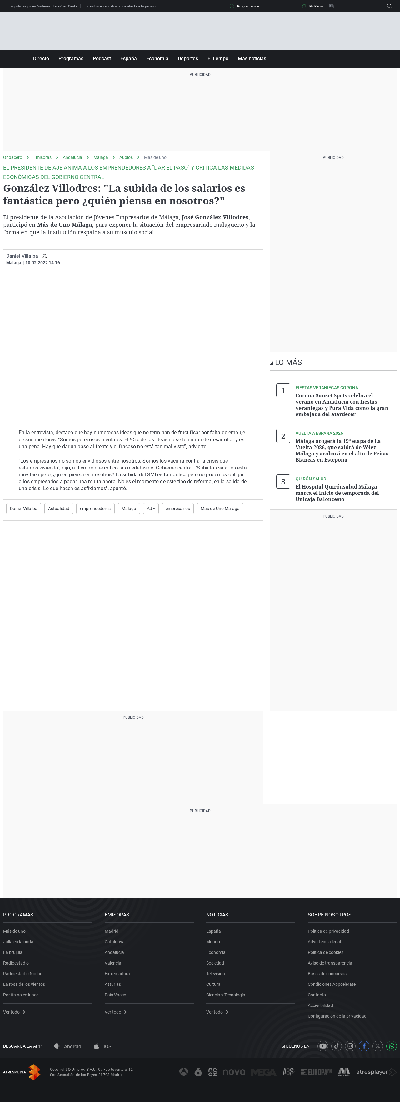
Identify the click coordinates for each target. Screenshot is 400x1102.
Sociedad (215, 963)
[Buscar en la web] (389, 6)
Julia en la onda (18, 941)
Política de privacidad (328, 931)
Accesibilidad (320, 1005)
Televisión (215, 973)
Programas (70, 59)
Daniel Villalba (24, 508)
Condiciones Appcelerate (332, 984)
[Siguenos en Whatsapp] (391, 1046)
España (128, 59)
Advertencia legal (324, 941)
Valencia (113, 963)
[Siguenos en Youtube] (323, 1046)
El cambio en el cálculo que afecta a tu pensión (120, 6)
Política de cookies (325, 952)
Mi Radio (316, 6)
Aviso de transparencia (330, 963)
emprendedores (95, 508)
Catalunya (115, 941)
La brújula (12, 952)
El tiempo (218, 59)
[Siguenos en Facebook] (364, 1046)
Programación (248, 6)
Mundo (213, 941)
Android (72, 1047)
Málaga (100, 157)
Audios (126, 157)
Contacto (317, 994)
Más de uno (155, 157)
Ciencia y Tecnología (225, 994)
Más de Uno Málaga (220, 508)
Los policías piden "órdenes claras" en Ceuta (42, 6)
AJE (151, 508)
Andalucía (72, 157)
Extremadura (117, 973)
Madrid (111, 931)
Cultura (213, 984)
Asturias (113, 984)
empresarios (178, 508)
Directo (41, 59)
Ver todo (11, 1012)
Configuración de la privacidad (337, 1016)
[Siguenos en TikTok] (336, 1046)
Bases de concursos (327, 973)
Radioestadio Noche (22, 973)
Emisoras (42, 157)
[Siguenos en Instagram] (350, 1046)
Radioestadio (16, 963)
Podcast (102, 59)
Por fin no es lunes (20, 994)
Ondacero (12, 157)
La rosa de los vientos (24, 984)
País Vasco (115, 994)
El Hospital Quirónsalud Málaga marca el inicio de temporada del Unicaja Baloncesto (337, 493)
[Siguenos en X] (377, 1046)
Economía (157, 59)
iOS (107, 1047)
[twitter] (44, 256)
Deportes (188, 59)
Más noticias (252, 59)
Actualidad (58, 508)
